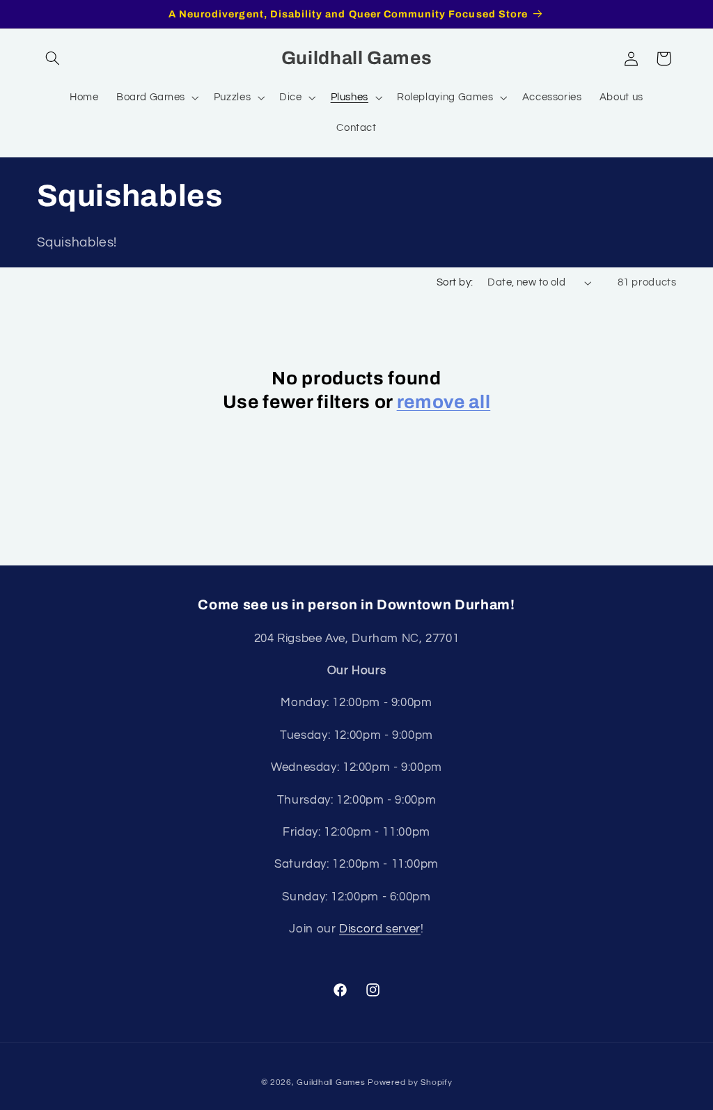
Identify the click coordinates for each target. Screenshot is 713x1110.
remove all (444, 402)
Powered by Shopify (410, 1082)
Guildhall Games (331, 1082)
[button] (53, 58)
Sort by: (455, 282)
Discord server (380, 929)
